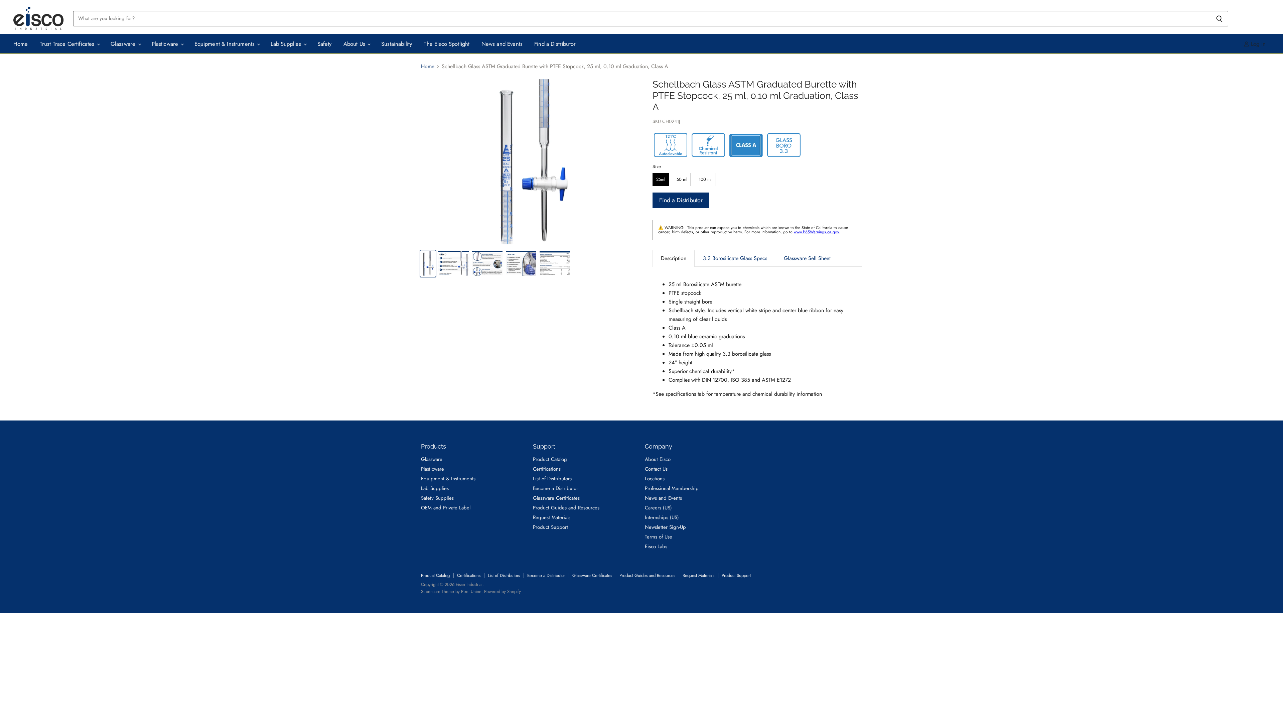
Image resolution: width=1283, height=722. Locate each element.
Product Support (550, 527)
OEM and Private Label (445, 507)
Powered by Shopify (502, 591)
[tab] (674, 258)
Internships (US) (662, 517)
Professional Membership (672, 488)
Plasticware (166, 44)
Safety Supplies (437, 498)
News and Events (502, 44)
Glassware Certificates (556, 498)
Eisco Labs (656, 546)
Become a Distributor (555, 488)
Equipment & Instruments (225, 44)
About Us (355, 44)
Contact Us (656, 469)
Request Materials (551, 517)
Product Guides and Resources (566, 507)
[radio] (661, 179)
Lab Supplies (287, 44)
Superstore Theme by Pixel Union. (452, 591)
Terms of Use (658, 536)
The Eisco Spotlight (446, 44)
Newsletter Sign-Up (665, 527)
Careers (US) (658, 507)
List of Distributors (552, 478)
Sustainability (396, 44)
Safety (324, 44)
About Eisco (658, 459)
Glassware (124, 44)
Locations (655, 478)
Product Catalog (550, 459)
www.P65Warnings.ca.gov (816, 232)
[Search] (1219, 18)
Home (20, 44)
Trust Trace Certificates (68, 44)
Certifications (547, 469)
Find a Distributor (555, 44)
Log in (1257, 44)
